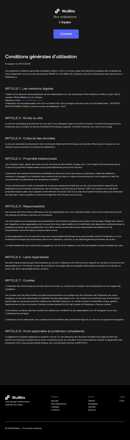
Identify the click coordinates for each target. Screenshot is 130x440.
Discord (91, 410)
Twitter (91, 401)
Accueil (54, 401)
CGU (121, 401)
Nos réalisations (65, 17)
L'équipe (65, 22)
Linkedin (92, 407)
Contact (66, 34)
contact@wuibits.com (31, 100)
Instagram (93, 404)
